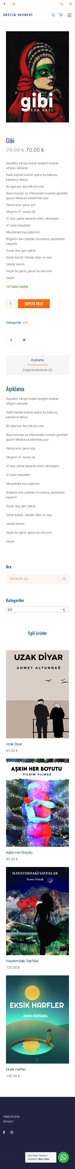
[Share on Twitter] (24, 340)
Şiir (25, 322)
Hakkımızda (11, 1116)
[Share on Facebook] (11, 340)
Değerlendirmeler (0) (37, 370)
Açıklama (37, 360)
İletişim (8, 1121)
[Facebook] (4, 4)
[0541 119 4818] (62, 4)
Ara (64, 578)
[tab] (37, 360)
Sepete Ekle (34, 303)
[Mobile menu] (69, 15)
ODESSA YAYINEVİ (18, 14)
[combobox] (37, 609)
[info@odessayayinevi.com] (73, 3)
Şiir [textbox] (36, 609)
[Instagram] (13, 4)
